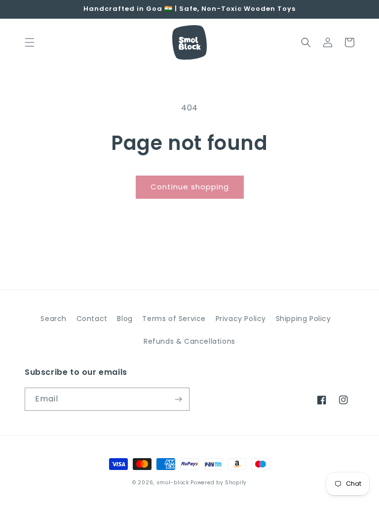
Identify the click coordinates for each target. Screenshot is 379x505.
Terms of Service (174, 319)
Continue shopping (190, 186)
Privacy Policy (241, 319)
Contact (92, 319)
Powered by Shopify (218, 482)
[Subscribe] (178, 399)
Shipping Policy (303, 319)
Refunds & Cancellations (189, 341)
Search (53, 319)
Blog (124, 319)
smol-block (172, 482)
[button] (29, 42)
